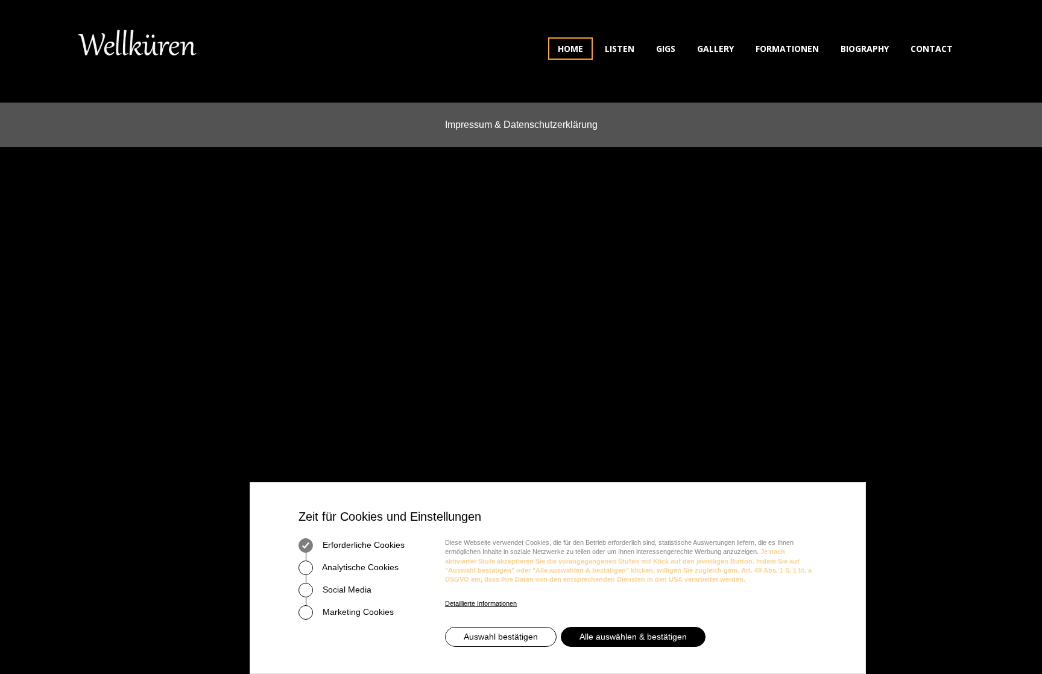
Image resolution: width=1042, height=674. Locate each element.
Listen (619, 48)
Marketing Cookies (357, 612)
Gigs (665, 48)
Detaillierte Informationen (481, 603)
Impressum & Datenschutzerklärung (521, 124)
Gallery (715, 48)
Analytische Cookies (359, 567)
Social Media (345, 589)
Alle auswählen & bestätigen (633, 636)
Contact (932, 48)
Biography (865, 48)
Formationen (787, 48)
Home (570, 48)
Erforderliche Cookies (362, 545)
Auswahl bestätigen (501, 636)
